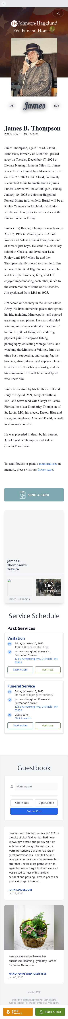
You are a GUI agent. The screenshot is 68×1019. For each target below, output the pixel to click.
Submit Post (34, 811)
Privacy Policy (24, 1002)
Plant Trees (47, 669)
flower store (45, 469)
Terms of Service (44, 1002)
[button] (34, 927)
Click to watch (23, 718)
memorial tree (48, 463)
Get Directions (20, 669)
